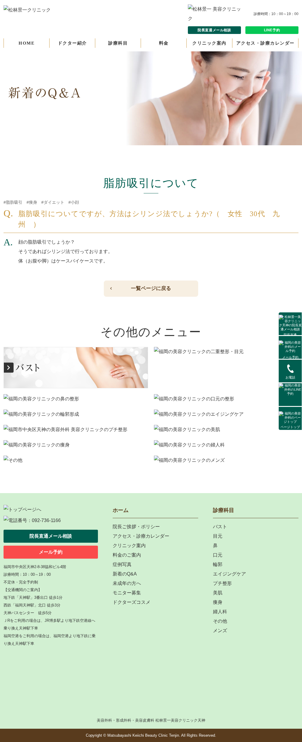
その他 (220, 621)
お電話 (290, 377)
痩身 (217, 602)
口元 (217, 554)
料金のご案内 (127, 554)
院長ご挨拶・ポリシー (136, 526)
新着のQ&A (125, 573)
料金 (164, 43)
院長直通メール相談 (214, 30)
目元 (217, 536)
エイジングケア (229, 573)
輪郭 (217, 564)
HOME (27, 43)
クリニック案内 (209, 43)
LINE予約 (272, 30)
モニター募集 (127, 592)
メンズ (220, 630)
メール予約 (290, 357)
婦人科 (220, 611)
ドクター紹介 (72, 43)
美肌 (217, 592)
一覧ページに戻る (151, 288)
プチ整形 (222, 583)
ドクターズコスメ (131, 602)
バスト (220, 526)
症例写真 (122, 564)
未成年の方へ (127, 583)
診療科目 (118, 43)
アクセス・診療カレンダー (265, 43)
